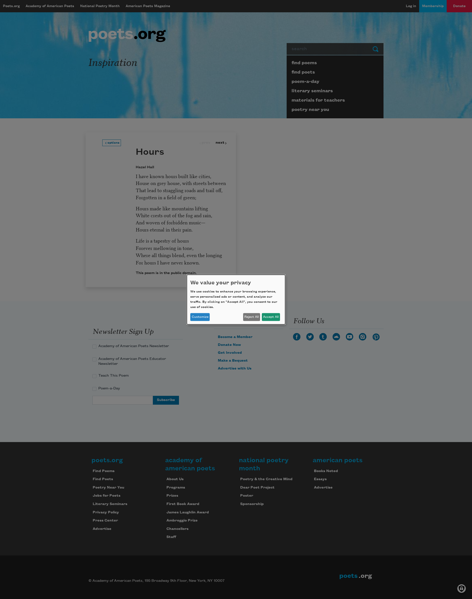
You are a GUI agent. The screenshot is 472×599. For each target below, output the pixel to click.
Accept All (271, 317)
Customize (200, 317)
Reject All (251, 317)
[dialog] (236, 299)
